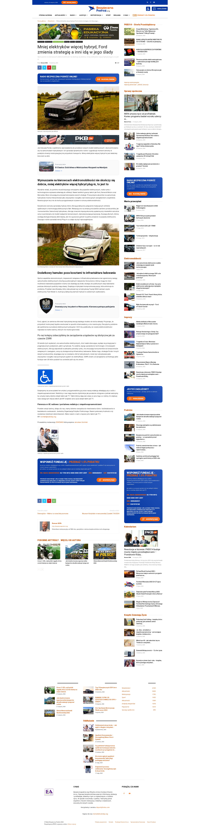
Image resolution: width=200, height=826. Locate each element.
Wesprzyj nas (108, 480)
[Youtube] (154, 2)
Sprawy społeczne (133, 91)
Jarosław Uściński (81, 422)
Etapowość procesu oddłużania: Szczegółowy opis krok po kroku (105, 769)
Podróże (128, 410)
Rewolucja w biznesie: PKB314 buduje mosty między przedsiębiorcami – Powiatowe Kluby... (148, 374)
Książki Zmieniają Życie (135, 615)
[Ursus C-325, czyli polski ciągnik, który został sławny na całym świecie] (50, 551)
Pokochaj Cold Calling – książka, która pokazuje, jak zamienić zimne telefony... (149, 621)
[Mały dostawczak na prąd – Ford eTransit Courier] (129, 307)
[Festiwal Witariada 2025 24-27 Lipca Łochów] (129, 584)
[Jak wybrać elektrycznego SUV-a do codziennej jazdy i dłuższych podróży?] (129, 276)
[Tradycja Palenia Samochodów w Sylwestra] (129, 354)
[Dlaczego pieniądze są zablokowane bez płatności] (129, 427)
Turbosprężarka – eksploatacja (147, 236)
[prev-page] (39, 569)
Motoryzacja (49, 41)
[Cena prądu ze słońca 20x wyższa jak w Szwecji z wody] (129, 72)
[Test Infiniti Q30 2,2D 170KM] (129, 228)
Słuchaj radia (107, 79)
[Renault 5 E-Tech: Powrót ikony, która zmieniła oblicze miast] (129, 297)
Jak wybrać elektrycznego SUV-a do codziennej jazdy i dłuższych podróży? (148, 275)
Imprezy (128, 317)
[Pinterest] (49, 67)
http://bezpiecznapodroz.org (60, 526)
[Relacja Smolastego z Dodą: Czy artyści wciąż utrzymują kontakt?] (129, 334)
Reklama (117, 15)
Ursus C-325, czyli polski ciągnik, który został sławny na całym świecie (66, 690)
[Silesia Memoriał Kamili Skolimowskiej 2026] (106, 551)
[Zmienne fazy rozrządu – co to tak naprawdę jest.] (129, 248)
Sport (108, 15)
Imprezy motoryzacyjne (131, 82)
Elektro (72, 41)
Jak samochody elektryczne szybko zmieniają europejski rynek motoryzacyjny (148, 265)
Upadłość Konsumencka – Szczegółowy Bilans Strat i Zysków (104, 737)
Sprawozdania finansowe (138, 822)
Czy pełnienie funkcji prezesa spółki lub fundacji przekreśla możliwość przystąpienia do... (105, 748)
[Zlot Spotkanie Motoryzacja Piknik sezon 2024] (88, 710)
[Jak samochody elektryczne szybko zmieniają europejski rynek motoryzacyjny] (129, 265)
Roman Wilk (44, 63)
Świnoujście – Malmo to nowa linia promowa (53, 514)
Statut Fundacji (151, 822)
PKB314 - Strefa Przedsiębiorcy (139, 24)
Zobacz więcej (72, 824)
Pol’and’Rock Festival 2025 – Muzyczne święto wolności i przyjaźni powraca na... (149, 573)
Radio (72, 15)
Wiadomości (79, 41)
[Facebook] (150, 2)
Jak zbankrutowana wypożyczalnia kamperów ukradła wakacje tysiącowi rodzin (77, 563)
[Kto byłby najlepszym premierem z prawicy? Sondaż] (129, 166)
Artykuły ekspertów (58, 41)
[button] (147, 2)
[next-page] (42, 569)
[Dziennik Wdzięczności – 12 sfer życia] (129, 653)
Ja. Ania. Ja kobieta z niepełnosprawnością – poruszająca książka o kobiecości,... (148, 632)
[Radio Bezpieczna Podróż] (101, 8)
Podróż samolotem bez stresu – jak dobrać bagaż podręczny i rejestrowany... (148, 448)
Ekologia (67, 41)
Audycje (82, 15)
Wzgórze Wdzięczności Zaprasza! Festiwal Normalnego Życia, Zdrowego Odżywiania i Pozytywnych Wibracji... (149, 604)
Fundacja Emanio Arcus (122, 822)
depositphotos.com (103, 807)
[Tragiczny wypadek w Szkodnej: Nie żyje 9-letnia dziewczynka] (129, 146)
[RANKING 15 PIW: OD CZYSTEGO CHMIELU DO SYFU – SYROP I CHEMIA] (88, 700)
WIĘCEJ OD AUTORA (71, 540)
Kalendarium (130, 526)
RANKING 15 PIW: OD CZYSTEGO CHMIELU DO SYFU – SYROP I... (106, 700)
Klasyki (40, 558)
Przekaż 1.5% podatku (146, 15)
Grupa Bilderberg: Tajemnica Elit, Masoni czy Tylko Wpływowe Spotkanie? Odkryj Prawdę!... (147, 31)
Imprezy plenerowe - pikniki (132, 546)
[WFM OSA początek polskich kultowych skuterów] (129, 218)
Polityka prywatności (101, 822)
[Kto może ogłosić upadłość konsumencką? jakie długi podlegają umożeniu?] (88, 758)
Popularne (96, 558)
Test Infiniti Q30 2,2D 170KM (145, 226)
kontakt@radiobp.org (48, 417)
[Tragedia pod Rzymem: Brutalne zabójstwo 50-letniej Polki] (129, 156)
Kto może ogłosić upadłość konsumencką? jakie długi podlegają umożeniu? (104, 758)
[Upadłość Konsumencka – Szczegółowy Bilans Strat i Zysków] (88, 737)
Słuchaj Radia (71, 2)
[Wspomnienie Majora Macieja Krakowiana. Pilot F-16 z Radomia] (129, 364)
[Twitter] (44, 67)
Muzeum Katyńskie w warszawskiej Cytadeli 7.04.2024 (100, 514)
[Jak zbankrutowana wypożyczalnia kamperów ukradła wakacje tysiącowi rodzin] (78, 551)
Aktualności (60, 15)
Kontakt (111, 822)
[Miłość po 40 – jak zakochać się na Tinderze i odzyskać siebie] (129, 643)
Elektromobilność (132, 258)
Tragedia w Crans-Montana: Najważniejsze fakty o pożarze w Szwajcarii (147, 344)
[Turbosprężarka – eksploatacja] (129, 238)
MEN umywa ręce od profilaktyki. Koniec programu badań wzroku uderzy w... (142, 116)
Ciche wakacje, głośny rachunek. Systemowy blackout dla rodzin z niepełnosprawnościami (147, 135)
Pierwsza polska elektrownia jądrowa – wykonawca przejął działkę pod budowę (149, 62)
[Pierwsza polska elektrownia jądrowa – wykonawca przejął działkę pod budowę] (129, 62)
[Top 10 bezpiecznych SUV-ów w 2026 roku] (88, 690)
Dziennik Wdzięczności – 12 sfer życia (149, 650)
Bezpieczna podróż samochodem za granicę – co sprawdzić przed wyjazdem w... (148, 437)
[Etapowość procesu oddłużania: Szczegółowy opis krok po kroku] (88, 769)
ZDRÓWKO (60, 422)
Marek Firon (127, 122)
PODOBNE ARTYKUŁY (48, 540)
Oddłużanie (137, 398)
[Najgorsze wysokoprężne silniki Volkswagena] (129, 208)
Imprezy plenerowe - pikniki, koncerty (136, 85)
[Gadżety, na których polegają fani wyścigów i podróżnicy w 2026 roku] (129, 458)
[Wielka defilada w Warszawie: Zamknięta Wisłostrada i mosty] (129, 324)
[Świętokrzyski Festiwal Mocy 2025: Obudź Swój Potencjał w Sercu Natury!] (129, 594)
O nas (125, 15)
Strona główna (45, 15)
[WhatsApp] (54, 67)
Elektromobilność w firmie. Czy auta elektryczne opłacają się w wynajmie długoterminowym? (148, 286)
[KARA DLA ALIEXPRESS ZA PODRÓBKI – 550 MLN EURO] (129, 52)
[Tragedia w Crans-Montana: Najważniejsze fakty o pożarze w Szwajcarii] (129, 344)
